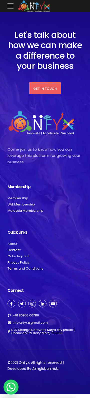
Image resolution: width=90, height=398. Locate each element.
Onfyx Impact (18, 256)
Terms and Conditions (25, 268)
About (12, 244)
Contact (14, 250)
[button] (11, 387)
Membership (18, 198)
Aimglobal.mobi (45, 368)
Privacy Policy (19, 262)
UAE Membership (21, 204)
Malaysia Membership (26, 210)
